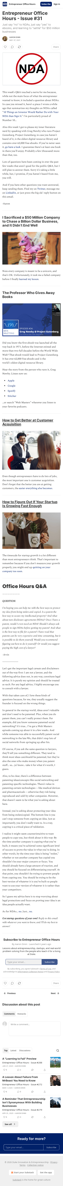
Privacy (53, 1162)
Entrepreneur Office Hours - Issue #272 (22, 1084)
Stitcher (12, 396)
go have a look (12, 147)
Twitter (41, 189)
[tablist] (15, 1014)
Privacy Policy (53, 971)
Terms (22, 1165)
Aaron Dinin (14, 37)
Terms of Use (45, 968)
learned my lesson (29, 279)
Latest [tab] (13, 1050)
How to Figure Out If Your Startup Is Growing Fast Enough (29, 504)
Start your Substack (24, 1172)
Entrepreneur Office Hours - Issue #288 (22, 1062)
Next (53, 993)
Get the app (46, 1172)
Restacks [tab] (21, 1014)
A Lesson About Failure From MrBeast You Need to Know (20, 1079)
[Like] (5, 47)
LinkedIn (11, 193)
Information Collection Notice (31, 971)
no (20, 911)
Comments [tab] (9, 1014)
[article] (31, 1064)
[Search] (58, 1050)
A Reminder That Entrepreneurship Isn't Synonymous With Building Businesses (23, 1102)
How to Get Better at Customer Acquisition (27, 422)
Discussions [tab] (24, 1050)
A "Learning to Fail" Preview (19, 1058)
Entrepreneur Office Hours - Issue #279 (22, 1109)
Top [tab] (5, 1050)
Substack (17, 1179)
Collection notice (35, 1165)
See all (8, 1124)
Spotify (11, 391)
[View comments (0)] (12, 47)
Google (11, 386)
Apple (11, 381)
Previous (11, 993)
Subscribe (46, 4)
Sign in (57, 4)
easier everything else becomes (35, 488)
